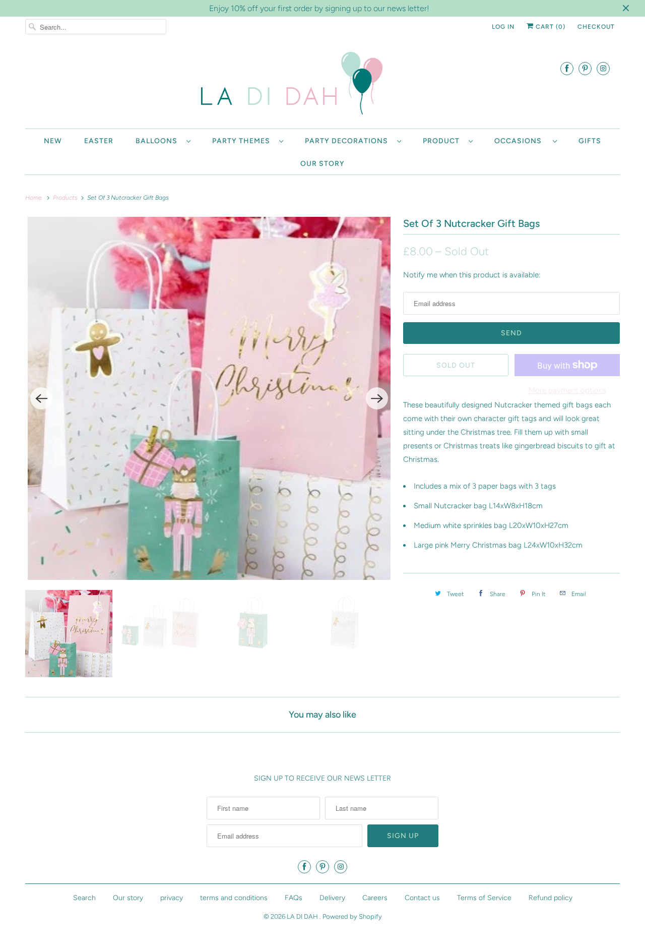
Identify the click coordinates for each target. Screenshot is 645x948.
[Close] (460, 387)
